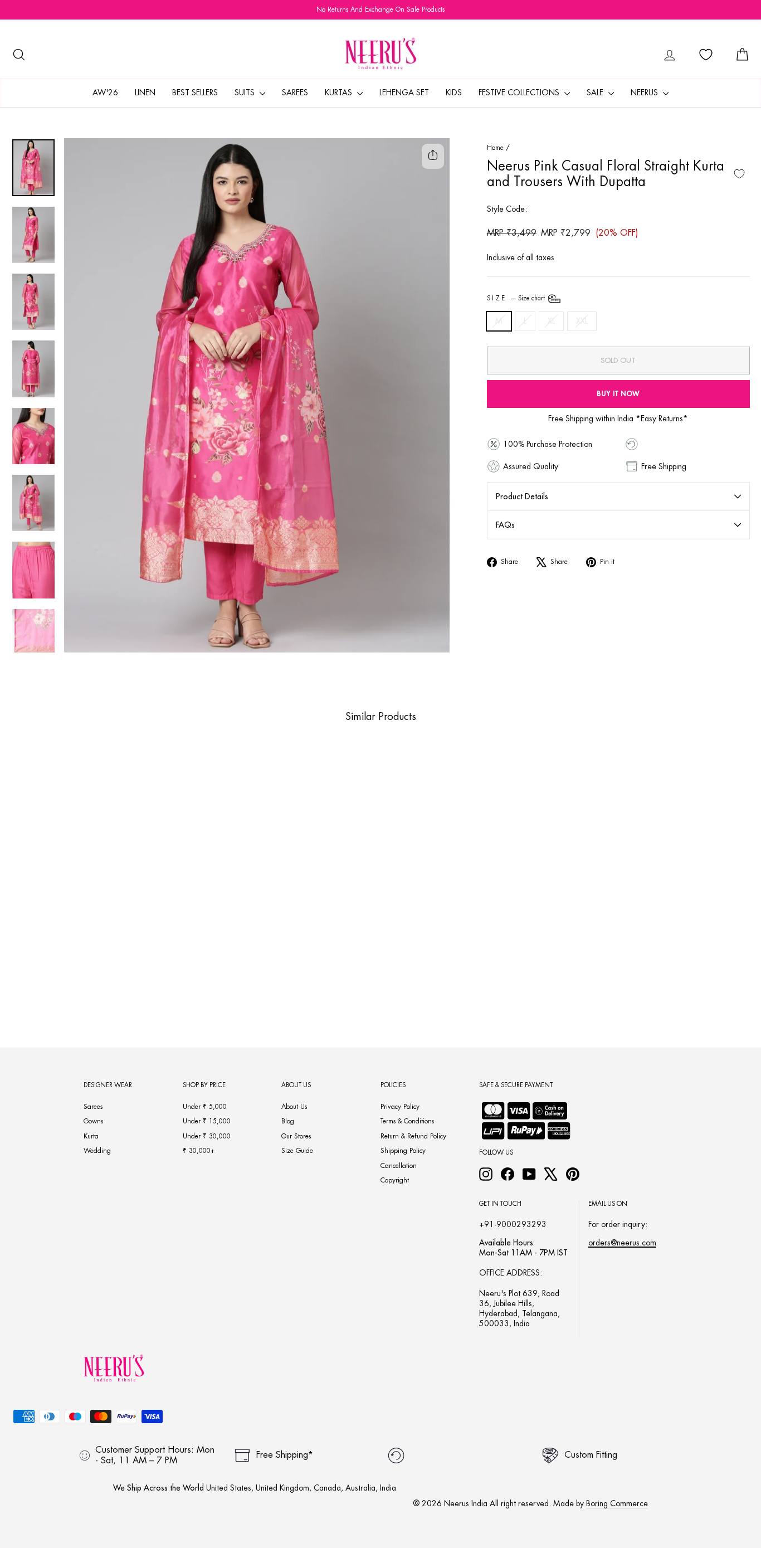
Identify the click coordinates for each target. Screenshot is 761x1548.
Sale (596, 92)
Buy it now (618, 393)
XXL (582, 321)
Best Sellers (195, 92)
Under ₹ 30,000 (207, 1136)
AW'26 (105, 92)
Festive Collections (520, 92)
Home (495, 147)
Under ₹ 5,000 (205, 1106)
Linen (145, 92)
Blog (287, 1121)
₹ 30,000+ (198, 1150)
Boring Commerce (617, 1503)
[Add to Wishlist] (739, 173)
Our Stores (296, 1136)
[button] (68, 959)
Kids (454, 92)
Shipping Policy (403, 1150)
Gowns (93, 1121)
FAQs (505, 525)
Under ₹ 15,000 (207, 1121)
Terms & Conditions (407, 1121)
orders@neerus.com (622, 1243)
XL (551, 321)
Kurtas (339, 92)
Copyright (394, 1180)
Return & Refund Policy (413, 1136)
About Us (294, 1106)
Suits (246, 92)
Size (517, 298)
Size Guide (297, 1150)
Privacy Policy (399, 1106)
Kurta (91, 1136)
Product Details (522, 496)
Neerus (645, 92)
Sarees (295, 92)
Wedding (97, 1150)
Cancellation (398, 1165)
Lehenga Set (404, 92)
